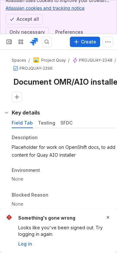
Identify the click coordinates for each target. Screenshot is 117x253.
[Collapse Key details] (6, 112)
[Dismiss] (108, 217)
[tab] (22, 123)
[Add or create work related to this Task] (17, 97)
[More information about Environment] (46, 170)
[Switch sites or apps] (21, 42)
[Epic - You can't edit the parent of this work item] (75, 60)
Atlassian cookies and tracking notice (45, 8)
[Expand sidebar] (9, 42)
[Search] (47, 42)
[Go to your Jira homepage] (34, 42)
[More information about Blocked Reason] (55, 195)
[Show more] (108, 42)
